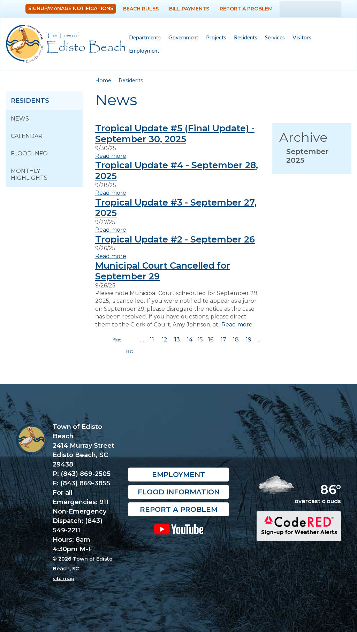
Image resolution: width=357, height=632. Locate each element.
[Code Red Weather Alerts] (299, 535)
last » (130, 351)
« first (117, 340)
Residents (243, 37)
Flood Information (179, 492)
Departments (143, 37)
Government (181, 37)
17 (223, 339)
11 (152, 339)
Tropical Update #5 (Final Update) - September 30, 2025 (175, 133)
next (114, 351)
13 (177, 339)
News (20, 118)
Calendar (27, 136)
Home (103, 80)
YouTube (178, 528)
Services (273, 37)
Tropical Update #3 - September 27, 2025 (176, 207)
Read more (110, 156)
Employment (144, 50)
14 (189, 339)
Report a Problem (246, 9)
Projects (216, 37)
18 (236, 339)
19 (248, 339)
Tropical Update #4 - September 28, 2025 (176, 170)
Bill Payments (189, 9)
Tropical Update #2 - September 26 (175, 239)
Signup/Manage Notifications (70, 8)
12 (164, 339)
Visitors (300, 37)
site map (63, 578)
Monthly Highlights (29, 174)
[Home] (65, 44)
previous (132, 340)
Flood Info (29, 153)
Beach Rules (141, 9)
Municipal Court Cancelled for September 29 (162, 271)
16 (210, 339)
